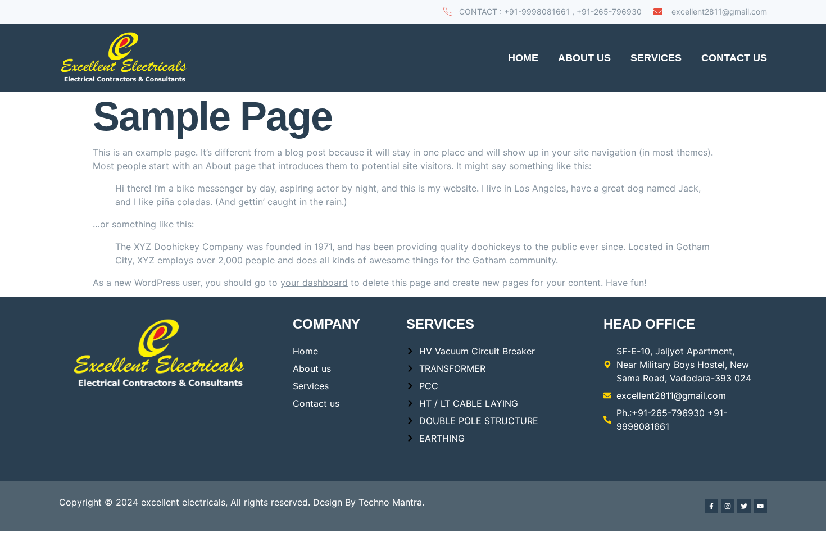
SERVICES (656, 57)
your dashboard (314, 282)
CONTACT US (734, 57)
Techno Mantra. (391, 502)
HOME (523, 57)
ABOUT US (584, 57)
